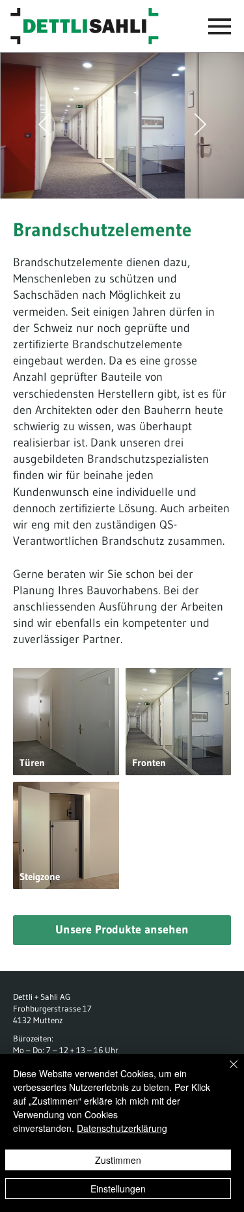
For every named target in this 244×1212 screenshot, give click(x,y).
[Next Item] (199, 125)
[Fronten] (179, 721)
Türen (32, 762)
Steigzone (40, 876)
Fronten (149, 762)
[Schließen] (225, 1072)
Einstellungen (118, 1188)
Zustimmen (118, 1159)
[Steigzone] (66, 835)
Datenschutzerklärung (122, 1128)
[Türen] (66, 721)
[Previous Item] (44, 125)
